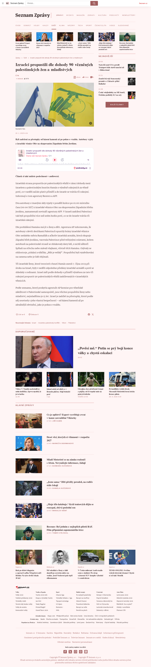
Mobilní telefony (43, 622)
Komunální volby (21, 610)
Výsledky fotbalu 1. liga (64, 598)
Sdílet (87, 77)
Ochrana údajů (96, 633)
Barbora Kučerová (62, 466)
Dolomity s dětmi (102, 610)
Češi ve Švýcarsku (102, 604)
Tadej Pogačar (40, 604)
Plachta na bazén (52, 619)
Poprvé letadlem (102, 598)
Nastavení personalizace (82, 642)
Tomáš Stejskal (60, 533)
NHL (57, 610)
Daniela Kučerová (61, 488)
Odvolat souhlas (64, 642)
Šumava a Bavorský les (104, 601)
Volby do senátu (21, 607)
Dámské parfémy (69, 622)
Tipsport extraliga (62, 601)
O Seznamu (40, 633)
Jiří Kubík (57, 421)
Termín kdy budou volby (24, 604)
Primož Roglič (40, 607)
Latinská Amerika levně (104, 607)
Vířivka (117, 619)
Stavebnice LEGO (56, 622)
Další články (117, 105)
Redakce (76, 633)
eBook (78, 77)
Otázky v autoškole (123, 607)
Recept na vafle (81, 607)
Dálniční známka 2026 (124, 598)
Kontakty (67, 633)
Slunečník (72, 619)
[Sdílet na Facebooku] (89, 314)
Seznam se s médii (93, 637)
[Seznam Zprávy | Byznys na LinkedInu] (86, 651)
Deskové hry (90, 622)
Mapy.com (51, 616)
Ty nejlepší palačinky (83, 595)
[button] (24, 36)
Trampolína (64, 619)
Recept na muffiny (82, 598)
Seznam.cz (143, 3)
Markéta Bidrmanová (63, 443)
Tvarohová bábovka (83, 604)
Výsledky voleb (21, 601)
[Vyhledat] (94, 3)
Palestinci (72, 323)
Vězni (64, 323)
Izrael (34, 323)
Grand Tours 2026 (42, 610)
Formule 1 (59, 607)
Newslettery (120, 637)
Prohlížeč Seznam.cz (61, 637)
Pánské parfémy (122, 622)
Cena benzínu (88, 616)
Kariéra (50, 633)
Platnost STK (121, 610)
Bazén (43, 619)
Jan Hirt (38, 601)
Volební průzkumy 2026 (24, 598)
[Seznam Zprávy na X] (70, 651)
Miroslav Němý (59, 510)
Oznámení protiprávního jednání (37, 637)
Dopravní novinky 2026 (125, 601)
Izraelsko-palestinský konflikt (49, 323)
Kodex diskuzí (108, 637)
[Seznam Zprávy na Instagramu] (75, 651)
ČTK (17, 75)
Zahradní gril (108, 619)
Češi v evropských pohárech (104, 616)
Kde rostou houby (76, 616)
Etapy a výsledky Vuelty (44, 598)
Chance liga (60, 595)
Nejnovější (106, 56)
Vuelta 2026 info (41, 595)
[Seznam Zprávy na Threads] (80, 651)
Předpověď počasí (62, 616)
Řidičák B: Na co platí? (124, 604)
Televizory (99, 622)
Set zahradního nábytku (94, 619)
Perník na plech (81, 610)
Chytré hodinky (110, 622)
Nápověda (58, 633)
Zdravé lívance (81, 601)
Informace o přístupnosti (113, 633)
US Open (59, 604)
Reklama (84, 633)
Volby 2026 (19, 595)
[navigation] (3, 3)
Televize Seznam (78, 637)
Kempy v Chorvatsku (103, 595)
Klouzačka (81, 619)
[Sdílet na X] (93, 314)
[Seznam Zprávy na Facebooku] (65, 651)
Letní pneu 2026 (122, 595)
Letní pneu (80, 622)
